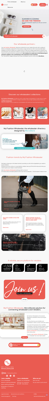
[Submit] (38, 345)
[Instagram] (10, 376)
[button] (47, 4)
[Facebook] (7, 376)
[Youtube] (14, 376)
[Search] (44, 36)
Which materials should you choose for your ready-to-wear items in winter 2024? (33, 219)
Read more (5, 227)
